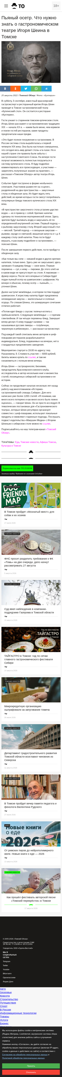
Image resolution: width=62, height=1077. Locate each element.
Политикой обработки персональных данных (23, 1058)
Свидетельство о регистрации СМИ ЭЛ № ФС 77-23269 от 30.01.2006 (18, 943)
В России (5, 1009)
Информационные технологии (18, 1013)
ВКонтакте (7, 974)
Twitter (5, 966)
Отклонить (31, 1072)
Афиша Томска (48, 442)
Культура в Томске (11, 445)
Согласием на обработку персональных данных (25, 1054)
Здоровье (6, 992)
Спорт (3, 1006)
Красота (5, 995)
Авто (3, 989)
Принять (31, 1066)
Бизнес (4, 1023)
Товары (4, 1016)
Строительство (9, 999)
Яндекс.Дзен (8, 982)
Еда (17, 442)
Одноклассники (9, 978)
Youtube (6, 970)
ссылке (32, 357)
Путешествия (8, 1002)
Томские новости (29, 442)
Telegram (6, 961)
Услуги (4, 1020)
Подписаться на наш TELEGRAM (17, 468)
